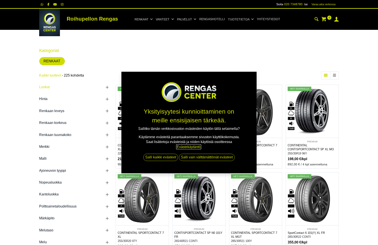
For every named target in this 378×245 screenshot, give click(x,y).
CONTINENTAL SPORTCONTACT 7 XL (141, 235)
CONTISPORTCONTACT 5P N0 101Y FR (198, 235)
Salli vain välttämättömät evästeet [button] (207, 157)
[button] (279, 102)
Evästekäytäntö (189, 147)
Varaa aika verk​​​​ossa (324, 4)
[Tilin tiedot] (336, 19)
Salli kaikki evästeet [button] (160, 157)
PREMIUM (312, 141)
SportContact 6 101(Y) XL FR (306, 232)
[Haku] (316, 19)
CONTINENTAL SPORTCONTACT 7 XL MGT (254, 235)
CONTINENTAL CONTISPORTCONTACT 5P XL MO (311, 147)
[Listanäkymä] (334, 75)
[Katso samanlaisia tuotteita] (279, 122)
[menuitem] (212, 19)
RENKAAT (52, 61)
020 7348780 (293, 4)
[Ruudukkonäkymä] (325, 75)
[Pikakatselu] (279, 92)
